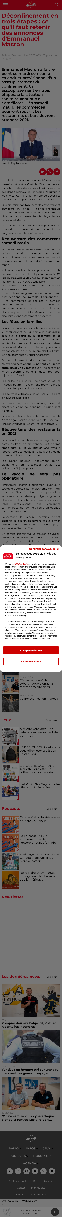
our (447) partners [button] (20, 563)
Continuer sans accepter (44, 549)
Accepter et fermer (31, 650)
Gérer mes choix (31, 661)
